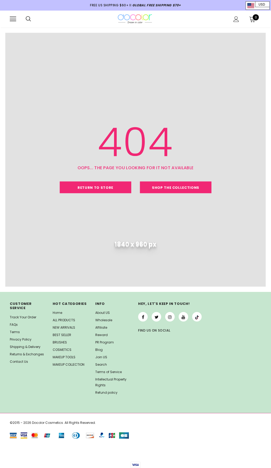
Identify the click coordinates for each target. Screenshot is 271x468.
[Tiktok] (197, 317)
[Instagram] (170, 317)
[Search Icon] (28, 19)
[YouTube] (183, 317)
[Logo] (135, 19)
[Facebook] (143, 317)
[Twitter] (156, 317)
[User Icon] (236, 19)
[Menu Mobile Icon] (13, 19)
